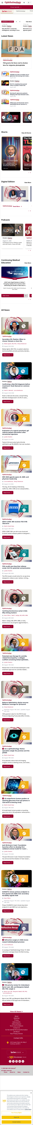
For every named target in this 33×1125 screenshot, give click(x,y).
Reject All (16, 1117)
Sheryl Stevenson (22, 343)
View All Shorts (26, 133)
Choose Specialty (14, 7)
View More (29, 21)
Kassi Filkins (7, 898)
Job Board (16, 1032)
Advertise (16, 1018)
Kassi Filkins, (7, 615)
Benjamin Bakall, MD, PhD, (20, 991)
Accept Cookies (16, 1122)
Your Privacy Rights (16, 1112)
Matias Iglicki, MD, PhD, (10, 343)
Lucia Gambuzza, (8, 481)
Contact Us (16, 1028)
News (19, 1072)
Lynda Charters (8, 437)
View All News (15, 1011)
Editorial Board (16, 1024)
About (16, 1016)
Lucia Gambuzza (18, 390)
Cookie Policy (28, 1109)
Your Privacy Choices (16, 1033)
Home (5, 1072)
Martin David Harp (9, 526)
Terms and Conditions (16, 1026)
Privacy (16, 1020)
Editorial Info (16, 1022)
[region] (16, 1108)
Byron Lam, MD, (8, 991)
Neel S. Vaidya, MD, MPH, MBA (20, 615)
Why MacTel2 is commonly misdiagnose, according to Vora (10, 29)
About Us (12, 1072)
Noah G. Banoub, (8, 390)
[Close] (31, 1093)
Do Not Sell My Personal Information (16, 1030)
